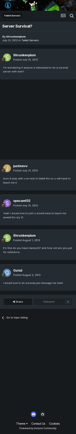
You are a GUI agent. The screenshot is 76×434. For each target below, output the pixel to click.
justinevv (20, 166)
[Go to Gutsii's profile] (7, 273)
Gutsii (17, 270)
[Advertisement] (38, 121)
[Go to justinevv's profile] (7, 168)
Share (19, 301)
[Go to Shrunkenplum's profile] (7, 57)
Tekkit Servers (30, 40)
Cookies (54, 423)
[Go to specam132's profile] (7, 203)
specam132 (21, 201)
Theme (21, 423)
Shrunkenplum (16, 36)
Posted (25, 59)
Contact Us (38, 423)
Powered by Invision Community (38, 428)
